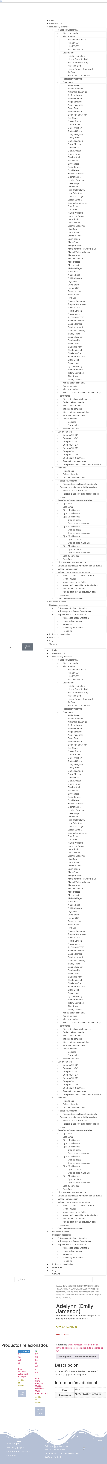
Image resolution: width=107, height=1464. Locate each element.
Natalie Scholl (74, 275)
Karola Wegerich (76, 213)
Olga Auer (72, 281)
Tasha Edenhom (75, 370)
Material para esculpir (68, 569)
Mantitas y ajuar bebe (73, 628)
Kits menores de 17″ (77, 40)
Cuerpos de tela (65, 432)
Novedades (54, 637)
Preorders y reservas (72, 79)
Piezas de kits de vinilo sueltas (77, 399)
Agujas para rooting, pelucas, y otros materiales (78, 593)
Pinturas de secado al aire (75, 490)
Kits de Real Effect (76, 56)
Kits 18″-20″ (73, 43)
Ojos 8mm (67, 504)
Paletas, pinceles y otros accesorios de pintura (79, 495)
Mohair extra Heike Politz (74, 582)
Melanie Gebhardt (76, 258)
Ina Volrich (73, 187)
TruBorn (71, 72)
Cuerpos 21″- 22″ (71, 455)
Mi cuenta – (16, 648)
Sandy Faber (74, 334)
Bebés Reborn (58, 653)
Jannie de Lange (76, 196)
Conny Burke (74, 138)
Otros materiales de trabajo (70, 598)
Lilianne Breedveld (76, 226)
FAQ (54, 1271)
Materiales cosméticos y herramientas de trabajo (80, 566)
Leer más (22, 1393)
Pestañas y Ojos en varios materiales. (75, 500)
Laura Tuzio (73, 219)
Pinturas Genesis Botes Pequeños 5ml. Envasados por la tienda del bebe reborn (79, 485)
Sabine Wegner (75, 337)
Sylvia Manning (75, 366)
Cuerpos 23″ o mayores (74, 458)
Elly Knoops (73, 164)
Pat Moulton (73, 288)
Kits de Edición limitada (74, 383)
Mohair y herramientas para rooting (74, 572)
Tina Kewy (73, 376)
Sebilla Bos (73, 343)
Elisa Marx (73, 160)
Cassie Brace (74, 125)
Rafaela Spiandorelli (77, 301)
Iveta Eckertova (75, 193)
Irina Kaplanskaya (76, 190)
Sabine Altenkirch (76, 321)
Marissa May (74, 255)
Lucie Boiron (74, 239)
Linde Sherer (74, 223)
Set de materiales (71, 428)
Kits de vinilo (69, 36)
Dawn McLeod (74, 144)
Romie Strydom (75, 311)
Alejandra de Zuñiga (77, 92)
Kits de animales (70, 389)
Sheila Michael (75, 350)
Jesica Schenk (75, 200)
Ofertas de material (60, 1232)
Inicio (54, 650)
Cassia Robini (74, 121)
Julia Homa (73, 209)
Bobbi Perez (73, 108)
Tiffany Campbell (76, 373)
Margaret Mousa (75, 245)
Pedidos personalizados (59, 634)
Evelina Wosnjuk (76, 174)
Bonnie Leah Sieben (77, 115)
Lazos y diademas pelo (73, 621)
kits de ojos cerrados (72, 409)
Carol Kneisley (75, 128)
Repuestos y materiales (59, 27)
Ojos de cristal (74, 520)
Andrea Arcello (75, 98)
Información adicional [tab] (85, 1356)
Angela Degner (75, 102)
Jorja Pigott (73, 206)
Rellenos (62, 468)
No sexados (73, 425)
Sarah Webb (74, 340)
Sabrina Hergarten (76, 327)
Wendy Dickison (75, 379)
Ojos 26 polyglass (71, 556)
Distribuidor (68, 53)
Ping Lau (72, 298)
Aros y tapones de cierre (74, 415)
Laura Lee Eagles (76, 216)
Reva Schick (74, 307)
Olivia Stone (73, 285)
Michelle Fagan (75, 268)
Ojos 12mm (68, 507)
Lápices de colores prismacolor (72, 562)
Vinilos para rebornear (68, 30)
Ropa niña (67, 624)
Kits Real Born (74, 66)
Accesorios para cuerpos (74, 461)
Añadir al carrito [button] (40, 1411)
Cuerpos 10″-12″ (70, 435)
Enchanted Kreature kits (79, 76)
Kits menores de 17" (82, 1294)
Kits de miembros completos (76, 412)
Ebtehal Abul (74, 157)
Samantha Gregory (76, 330)
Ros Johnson (74, 314)
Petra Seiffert (74, 294)
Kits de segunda (70, 33)
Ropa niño (67, 1261)
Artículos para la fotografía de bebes (74, 611)
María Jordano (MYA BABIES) (82, 249)
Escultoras (68, 82)
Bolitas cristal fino (71, 474)
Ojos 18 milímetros (71, 517)
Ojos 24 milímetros (71, 546)
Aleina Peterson (75, 89)
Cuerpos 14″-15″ (70, 441)
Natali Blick (73, 272)
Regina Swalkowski (77, 304)
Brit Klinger (73, 118)
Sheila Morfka (74, 353)
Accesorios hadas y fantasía (76, 618)
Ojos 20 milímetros (71, 526)
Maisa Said (73, 242)
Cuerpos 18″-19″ (70, 448)
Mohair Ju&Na (69, 579)
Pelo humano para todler (74, 589)
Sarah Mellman (75, 347)
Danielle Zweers (75, 141)
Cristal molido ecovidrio (74, 477)
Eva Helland (73, 170)
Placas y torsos (70, 419)
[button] (75, 647)
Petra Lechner (74, 291)
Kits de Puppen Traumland (80, 69)
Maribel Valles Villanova (79, 252)
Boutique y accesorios (58, 605)
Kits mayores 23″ (76, 49)
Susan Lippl (73, 363)
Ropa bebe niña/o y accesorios (72, 615)
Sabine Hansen (75, 324)
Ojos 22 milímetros (71, 536)
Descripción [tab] (64, 1356)
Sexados (72, 422)
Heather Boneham (76, 180)
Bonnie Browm (75, 111)
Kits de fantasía (70, 386)
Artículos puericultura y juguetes (72, 608)
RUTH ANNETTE (76, 317)
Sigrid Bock (73, 360)
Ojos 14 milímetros (71, 510)
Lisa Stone (73, 229)
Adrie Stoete (73, 85)
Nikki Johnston (75, 278)
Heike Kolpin (74, 183)
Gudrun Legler (74, 177)
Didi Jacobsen (74, 151)
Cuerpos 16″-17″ (70, 445)
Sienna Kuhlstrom (76, 357)
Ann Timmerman (75, 105)
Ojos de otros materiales (79, 523)
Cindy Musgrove (75, 134)
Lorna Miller (73, 232)
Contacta (53, 644)
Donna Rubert (74, 154)
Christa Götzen (75, 131)
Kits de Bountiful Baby (78, 62)
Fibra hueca (68, 471)
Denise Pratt (73, 147)
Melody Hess (74, 262)
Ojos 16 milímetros (71, 513)
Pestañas (67, 559)
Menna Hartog (74, 265)
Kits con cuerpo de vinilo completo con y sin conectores (81, 394)
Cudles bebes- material (73, 402)
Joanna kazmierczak (77, 203)
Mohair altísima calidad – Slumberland (80, 585)
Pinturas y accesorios (67, 481)
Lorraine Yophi (75, 236)
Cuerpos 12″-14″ (70, 438)
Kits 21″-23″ (73, 46)
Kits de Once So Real (78, 59)
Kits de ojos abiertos (72, 406)
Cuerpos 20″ (68, 451)
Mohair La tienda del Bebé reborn (78, 575)
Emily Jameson (75, 167)
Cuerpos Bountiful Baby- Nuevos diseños (82, 464)
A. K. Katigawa (75, 95)
